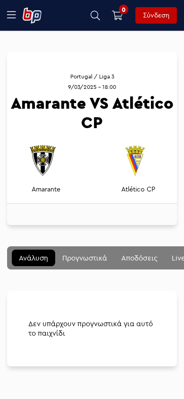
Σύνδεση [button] (156, 15)
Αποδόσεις (139, 257)
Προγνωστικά (84, 257)
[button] (95, 15)
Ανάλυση (33, 257)
